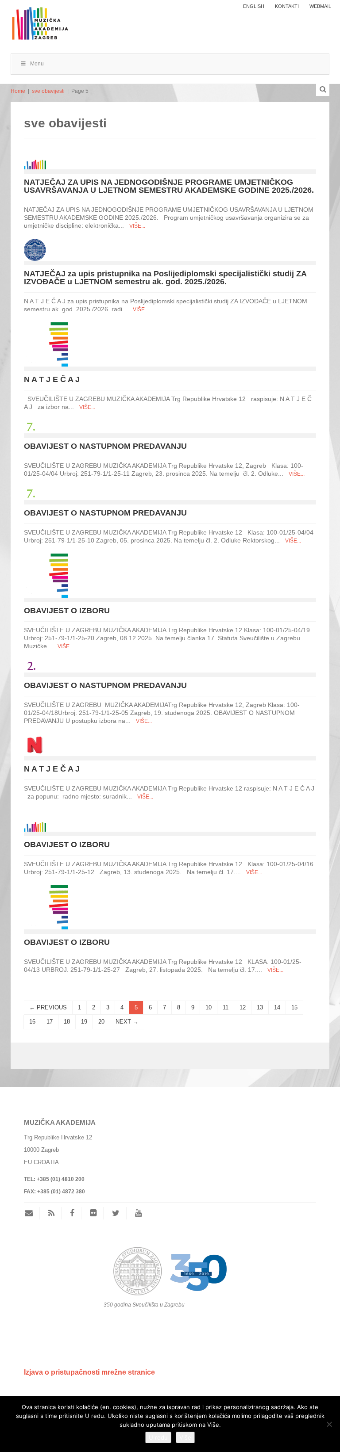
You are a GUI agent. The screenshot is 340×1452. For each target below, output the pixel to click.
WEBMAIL (320, 6)
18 (67, 1021)
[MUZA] (39, 19)
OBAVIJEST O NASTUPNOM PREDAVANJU (105, 446)
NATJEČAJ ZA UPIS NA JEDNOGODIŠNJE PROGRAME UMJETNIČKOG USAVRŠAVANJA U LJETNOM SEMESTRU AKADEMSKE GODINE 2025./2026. (169, 186)
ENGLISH (253, 6)
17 (49, 1021)
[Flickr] (93, 1213)
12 (243, 1007)
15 (294, 1007)
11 (225, 1007)
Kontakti (287, 6)
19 (84, 1021)
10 (208, 1007)
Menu (37, 64)
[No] (329, 1424)
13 (260, 1007)
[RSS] (51, 1213)
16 (32, 1021)
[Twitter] (115, 1213)
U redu (158, 1437)
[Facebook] (72, 1213)
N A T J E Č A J (52, 379)
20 (101, 1021)
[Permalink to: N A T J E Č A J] (46, 344)
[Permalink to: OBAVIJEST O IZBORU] (46, 575)
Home (18, 91)
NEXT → (127, 1021)
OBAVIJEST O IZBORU (67, 610)
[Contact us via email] (32, 1213)
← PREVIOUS (48, 1007)
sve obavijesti (48, 91)
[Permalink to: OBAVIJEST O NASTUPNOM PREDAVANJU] (30, 426)
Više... (137, 226)
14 (277, 1007)
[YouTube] (138, 1213)
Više (185, 1437)
